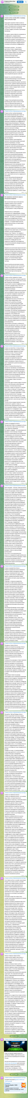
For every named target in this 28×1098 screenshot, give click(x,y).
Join (21, 2)
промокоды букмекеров (11, 1063)
